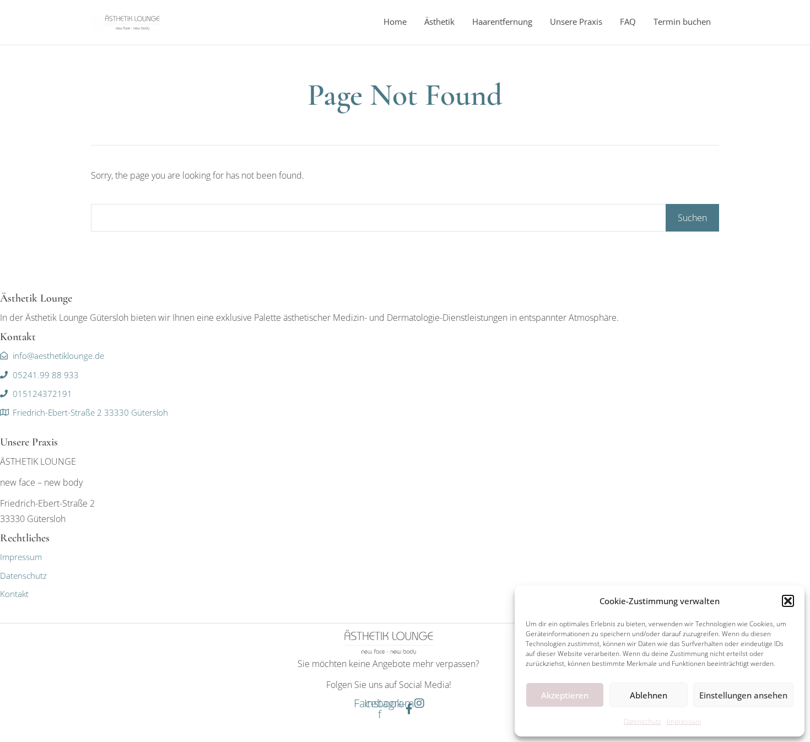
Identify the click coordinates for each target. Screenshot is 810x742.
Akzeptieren (564, 695)
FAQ (628, 21)
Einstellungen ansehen (743, 695)
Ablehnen (648, 695)
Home (395, 21)
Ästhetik (439, 21)
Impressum (684, 721)
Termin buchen (682, 21)
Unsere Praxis (576, 21)
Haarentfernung (502, 21)
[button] (787, 600)
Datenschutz (642, 721)
